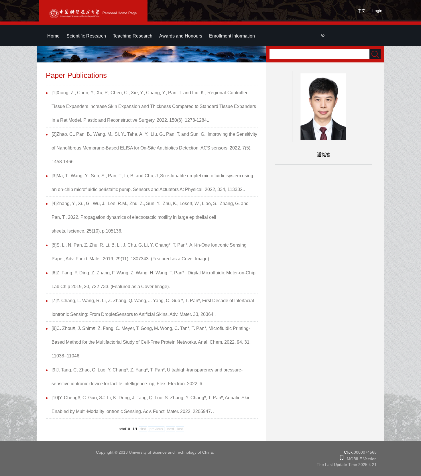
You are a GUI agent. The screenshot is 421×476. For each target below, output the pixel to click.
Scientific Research (86, 36)
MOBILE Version (360, 459)
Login (377, 10)
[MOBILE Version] (341, 459)
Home (53, 36)
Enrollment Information (232, 36)
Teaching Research (132, 36)
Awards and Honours (180, 36)
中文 (361, 10)
